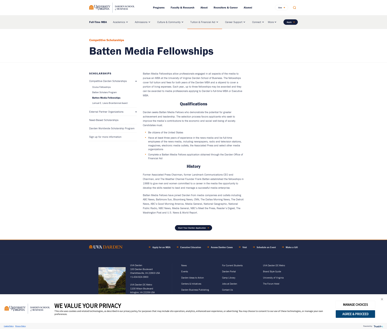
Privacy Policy (20, 326)
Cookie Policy (9, 326)
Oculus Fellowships (101, 86)
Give (280, 7)
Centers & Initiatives (191, 283)
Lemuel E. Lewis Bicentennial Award (110, 102)
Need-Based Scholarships (103, 120)
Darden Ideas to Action (192, 277)
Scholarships (100, 73)
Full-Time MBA (98, 22)
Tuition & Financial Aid (202, 22)
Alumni (248, 7)
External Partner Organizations (106, 111)
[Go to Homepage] (112, 8)
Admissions (141, 22)
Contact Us (227, 289)
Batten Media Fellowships (106, 97)
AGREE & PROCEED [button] (355, 314)
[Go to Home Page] (105, 247)
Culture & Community (168, 22)
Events (184, 271)
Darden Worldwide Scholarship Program (112, 128)
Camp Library (228, 277)
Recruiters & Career (226, 7)
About (204, 7)
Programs (159, 7)
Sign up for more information (105, 136)
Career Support (233, 22)
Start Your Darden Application (192, 227)
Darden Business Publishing (195, 289)
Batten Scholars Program (104, 92)
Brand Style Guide (272, 271)
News (184, 265)
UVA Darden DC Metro (274, 265)
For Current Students (232, 265)
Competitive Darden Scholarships (108, 81)
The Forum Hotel (271, 283)
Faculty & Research (182, 7)
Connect (256, 22)
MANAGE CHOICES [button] (355, 304)
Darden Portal (229, 271)
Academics (119, 22)
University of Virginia (273, 277)
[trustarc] (378, 326)
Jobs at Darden (229, 283)
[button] (382, 300)
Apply (289, 22)
